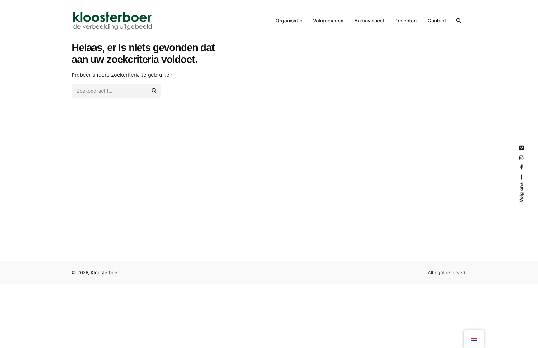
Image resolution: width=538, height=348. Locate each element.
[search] (154, 91)
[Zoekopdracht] (458, 20)
